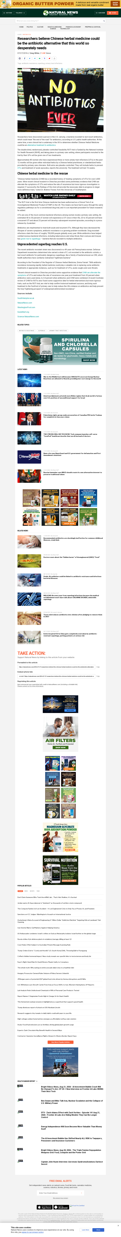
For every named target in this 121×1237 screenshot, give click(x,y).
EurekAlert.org (23, 312)
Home (21, 27)
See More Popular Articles (60, 1042)
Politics (30, 27)
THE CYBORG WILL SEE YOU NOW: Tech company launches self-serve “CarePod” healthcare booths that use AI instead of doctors (70, 435)
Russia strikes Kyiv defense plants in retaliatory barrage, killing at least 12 (44, 939)
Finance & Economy (73, 27)
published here (55, 1220)
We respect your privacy (60, 1198)
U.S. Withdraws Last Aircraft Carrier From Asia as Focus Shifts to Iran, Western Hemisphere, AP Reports (55, 985)
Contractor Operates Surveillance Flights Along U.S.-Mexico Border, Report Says (47, 1036)
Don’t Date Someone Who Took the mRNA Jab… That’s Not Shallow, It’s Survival (47, 897)
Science (53, 29)
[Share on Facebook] (24, 58)
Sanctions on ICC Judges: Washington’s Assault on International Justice (44, 914)
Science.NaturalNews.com (28, 316)
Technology (65, 29)
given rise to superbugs (31, 239)
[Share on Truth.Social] (44, 58)
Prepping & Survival (93, 27)
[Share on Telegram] (34, 58)
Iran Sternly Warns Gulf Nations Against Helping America (38, 928)
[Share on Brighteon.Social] (19, 58)
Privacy (65, 1214)
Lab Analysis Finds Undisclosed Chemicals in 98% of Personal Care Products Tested (48, 990)
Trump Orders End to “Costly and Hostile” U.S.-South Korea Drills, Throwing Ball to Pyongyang (52, 951)
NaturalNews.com (24, 303)
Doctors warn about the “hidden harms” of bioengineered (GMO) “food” (71, 557)
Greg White (34, 53)
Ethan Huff (55, 393)
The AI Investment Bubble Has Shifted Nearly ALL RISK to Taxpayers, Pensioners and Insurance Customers (71, 1139)
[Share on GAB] (39, 58)
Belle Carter (56, 374)
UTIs (19, 168)
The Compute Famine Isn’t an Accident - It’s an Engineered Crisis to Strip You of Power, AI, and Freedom (55, 909)
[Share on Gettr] (49, 58)
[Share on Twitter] (29, 58)
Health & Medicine (55, 27)
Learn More (85, 1230)
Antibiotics (27, 34)
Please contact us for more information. (30, 686)
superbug (41, 63)
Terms (71, 1214)
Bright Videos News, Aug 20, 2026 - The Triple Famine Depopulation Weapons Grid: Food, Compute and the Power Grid (71, 1151)
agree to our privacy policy (32, 1232)
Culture (40, 27)
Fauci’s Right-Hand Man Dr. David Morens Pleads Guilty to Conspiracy (43, 962)
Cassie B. (55, 412)
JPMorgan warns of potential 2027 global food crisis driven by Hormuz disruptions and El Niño (51, 979)
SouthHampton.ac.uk (25, 298)
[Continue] (81, 1193)
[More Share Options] (54, 58)
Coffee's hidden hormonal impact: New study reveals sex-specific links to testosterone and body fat (54, 956)
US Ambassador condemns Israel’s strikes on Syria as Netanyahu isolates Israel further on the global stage (56, 933)
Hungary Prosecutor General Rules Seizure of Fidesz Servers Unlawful (43, 973)
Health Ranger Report (26, 1081)
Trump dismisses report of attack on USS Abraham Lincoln (38, 1007)
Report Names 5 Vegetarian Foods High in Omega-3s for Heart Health (43, 996)
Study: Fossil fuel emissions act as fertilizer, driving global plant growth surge (45, 1025)
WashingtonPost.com (26, 307)
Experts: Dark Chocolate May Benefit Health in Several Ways (39, 1030)
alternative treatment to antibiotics (41, 145)
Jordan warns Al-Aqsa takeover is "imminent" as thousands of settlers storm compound (49, 903)
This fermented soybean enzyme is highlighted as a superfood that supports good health (50, 1002)
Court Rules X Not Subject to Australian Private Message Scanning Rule (43, 945)
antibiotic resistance (29, 63)
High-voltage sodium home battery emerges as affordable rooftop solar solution (46, 1019)
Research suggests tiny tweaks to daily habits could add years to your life (44, 1013)
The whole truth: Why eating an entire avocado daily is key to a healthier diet (45, 968)
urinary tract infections (53, 63)
